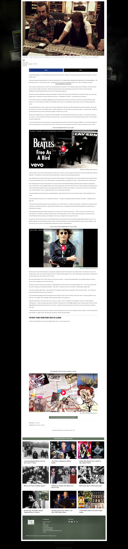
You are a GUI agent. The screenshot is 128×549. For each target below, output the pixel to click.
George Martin (32, 75)
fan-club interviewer (62, 213)
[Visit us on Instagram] (69, 522)
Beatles (31, 77)
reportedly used (35, 183)
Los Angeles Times (46, 185)
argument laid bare (71, 198)
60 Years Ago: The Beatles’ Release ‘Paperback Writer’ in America (33, 511)
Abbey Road (31, 305)
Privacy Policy (46, 526)
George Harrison (43, 80)
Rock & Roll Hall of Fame (77, 107)
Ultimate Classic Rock (91, 169)
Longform (43, 425)
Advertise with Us (46, 521)
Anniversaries (37, 425)
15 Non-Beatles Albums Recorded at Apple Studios (90, 511)
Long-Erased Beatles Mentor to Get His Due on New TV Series (34, 462)
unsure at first (60, 75)
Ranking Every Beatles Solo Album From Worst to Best (62, 486)
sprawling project (48, 99)
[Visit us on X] (77, 522)
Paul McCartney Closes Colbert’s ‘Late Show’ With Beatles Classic (61, 511)
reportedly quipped (53, 193)
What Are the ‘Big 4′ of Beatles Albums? (34, 486)
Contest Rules (46, 524)
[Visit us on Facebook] (75, 522)
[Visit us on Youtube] (72, 522)
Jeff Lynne (71, 75)
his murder (44, 89)
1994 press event (56, 117)
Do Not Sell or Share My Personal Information (52, 530)
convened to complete (50, 111)
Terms (44, 523)
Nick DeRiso (25, 62)
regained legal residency (83, 219)
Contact (44, 532)
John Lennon (32, 86)
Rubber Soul (72, 303)
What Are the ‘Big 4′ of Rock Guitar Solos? (90, 486)
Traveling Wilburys (90, 80)
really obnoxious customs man (59, 284)
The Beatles (37, 422)
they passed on (62, 91)
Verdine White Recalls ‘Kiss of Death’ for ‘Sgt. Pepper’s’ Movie (90, 462)
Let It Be (82, 198)
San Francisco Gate (69, 82)
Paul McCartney (47, 75)
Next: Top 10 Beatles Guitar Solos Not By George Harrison (63, 417)
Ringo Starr (42, 94)
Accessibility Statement (48, 527)
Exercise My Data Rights (48, 529)
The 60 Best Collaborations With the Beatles (61, 462)
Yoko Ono (50, 89)
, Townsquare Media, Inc (43, 535)
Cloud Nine (72, 80)
